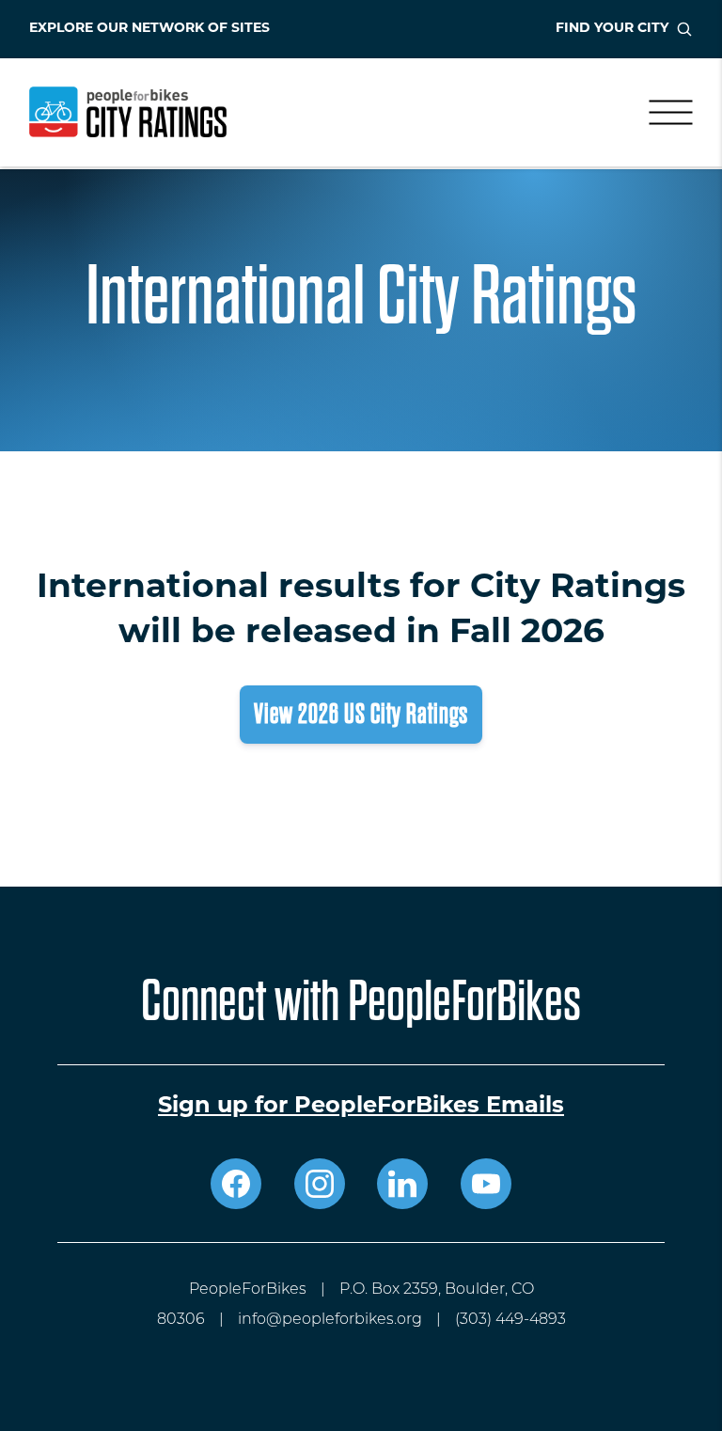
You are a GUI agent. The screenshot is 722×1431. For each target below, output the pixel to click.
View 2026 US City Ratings (361, 714)
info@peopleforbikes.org (330, 1320)
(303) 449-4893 (510, 1320)
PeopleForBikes (247, 1289)
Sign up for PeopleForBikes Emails (361, 1106)
